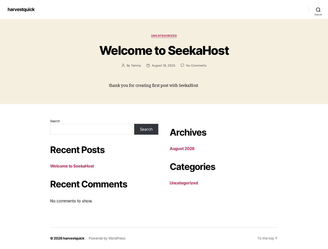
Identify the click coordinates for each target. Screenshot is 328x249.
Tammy (136, 65)
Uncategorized (164, 36)
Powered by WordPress (107, 238)
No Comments (196, 65)
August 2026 (182, 148)
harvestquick (21, 9)
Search (55, 121)
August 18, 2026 (163, 65)
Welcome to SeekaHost (164, 50)
